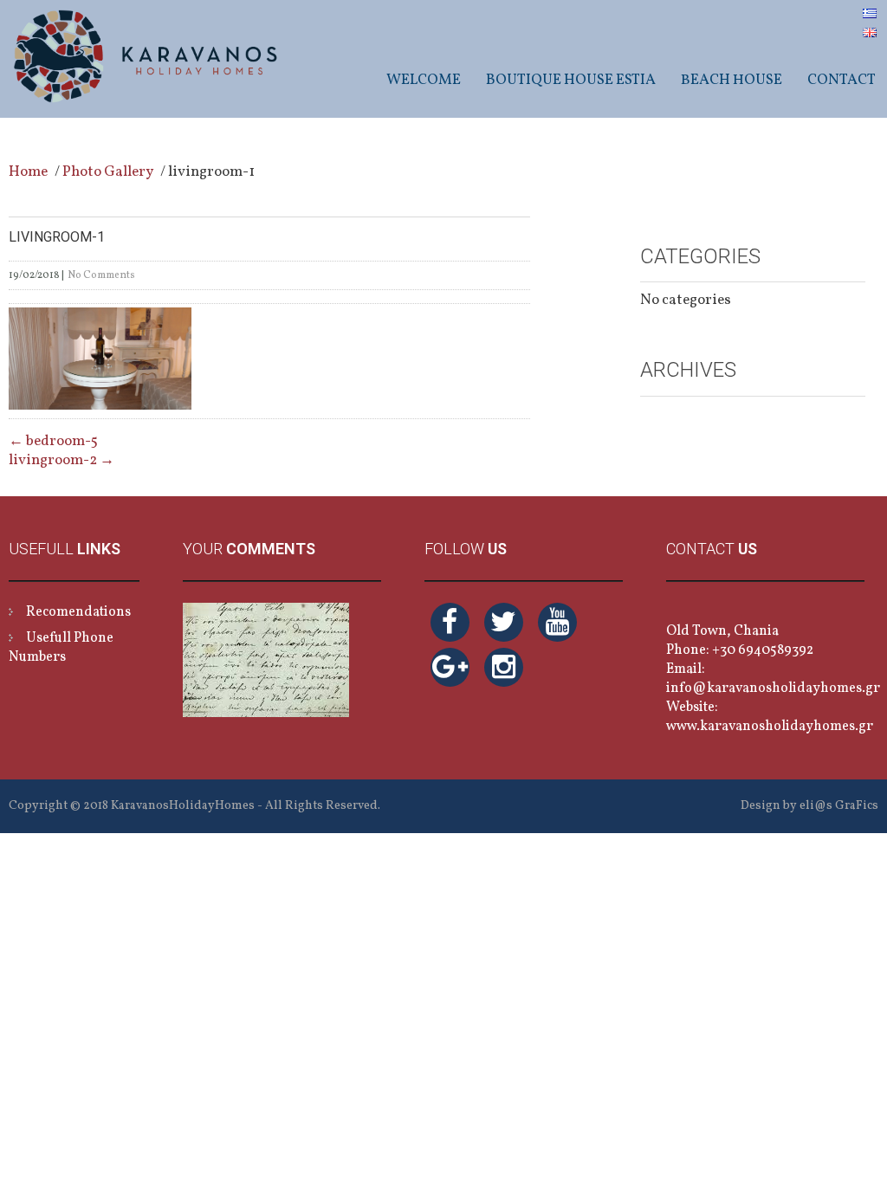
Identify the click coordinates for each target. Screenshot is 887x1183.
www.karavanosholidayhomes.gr (769, 726)
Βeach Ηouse (731, 80)
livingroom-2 (61, 460)
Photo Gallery (107, 172)
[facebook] (450, 622)
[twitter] (503, 622)
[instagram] (503, 667)
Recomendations (78, 612)
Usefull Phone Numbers (61, 648)
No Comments (101, 275)
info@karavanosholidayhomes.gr (773, 688)
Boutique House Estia (571, 80)
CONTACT (841, 80)
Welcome (423, 80)
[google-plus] (450, 667)
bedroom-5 (53, 441)
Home (28, 172)
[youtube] (557, 622)
